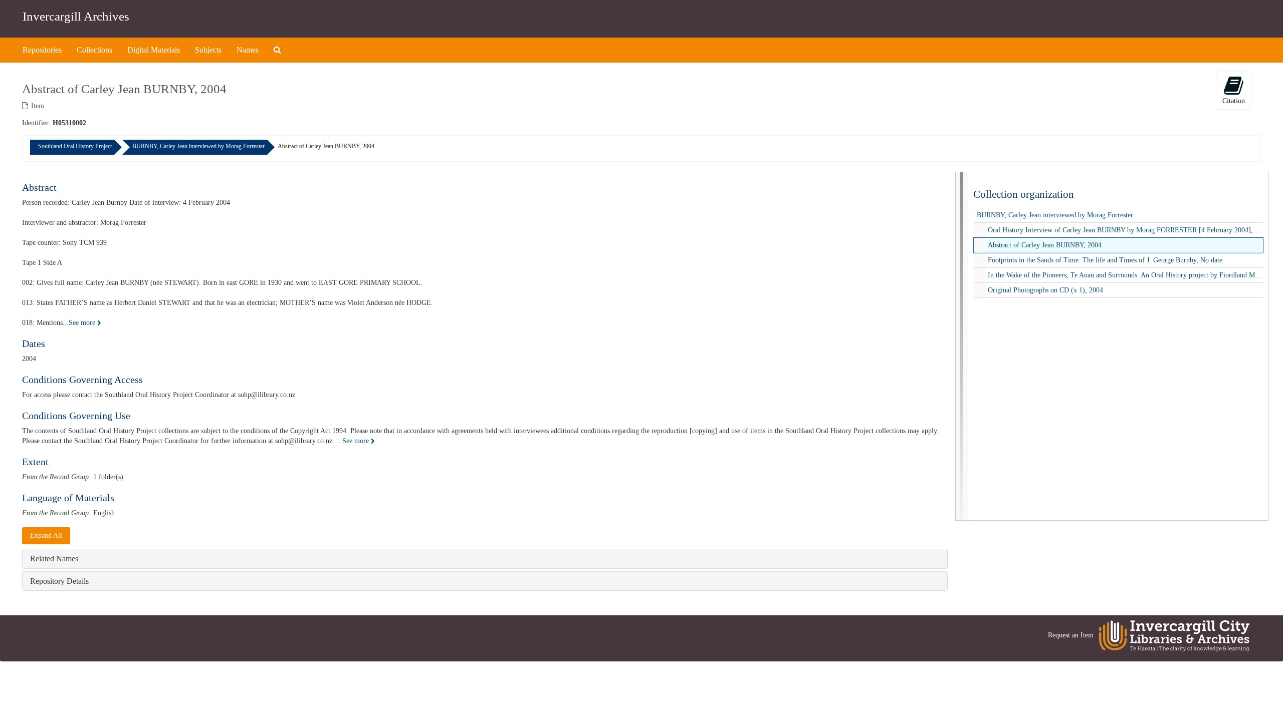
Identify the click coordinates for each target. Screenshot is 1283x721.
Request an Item (1071, 635)
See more (83, 322)
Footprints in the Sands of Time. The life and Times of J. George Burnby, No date (1105, 260)
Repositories (42, 50)
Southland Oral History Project (75, 146)
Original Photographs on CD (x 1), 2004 (1045, 290)
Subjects (208, 50)
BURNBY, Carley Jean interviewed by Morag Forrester (198, 146)
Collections (94, 50)
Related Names (54, 558)
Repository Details (59, 581)
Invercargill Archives (76, 16)
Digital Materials (153, 50)
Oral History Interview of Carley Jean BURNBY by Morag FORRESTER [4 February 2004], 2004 (1128, 230)
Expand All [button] (46, 535)
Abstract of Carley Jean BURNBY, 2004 (1045, 245)
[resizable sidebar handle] (962, 346)
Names (248, 50)
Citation (1233, 101)
